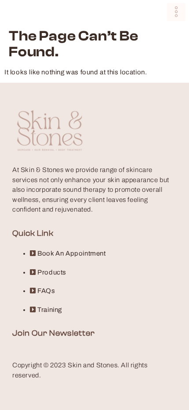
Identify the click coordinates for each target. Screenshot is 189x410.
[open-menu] (176, 12)
